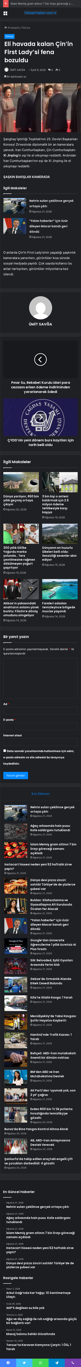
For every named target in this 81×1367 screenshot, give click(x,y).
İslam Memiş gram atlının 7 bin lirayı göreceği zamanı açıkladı (53, 848)
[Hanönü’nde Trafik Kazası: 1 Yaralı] (15, 1040)
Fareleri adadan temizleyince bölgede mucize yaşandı (58, 607)
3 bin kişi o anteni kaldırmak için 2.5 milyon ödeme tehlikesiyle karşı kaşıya (55, 504)
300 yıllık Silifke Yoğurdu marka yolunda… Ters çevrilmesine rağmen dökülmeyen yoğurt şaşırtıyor (19, 558)
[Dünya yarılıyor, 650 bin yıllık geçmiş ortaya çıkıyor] (21, 482)
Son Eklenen (40, 794)
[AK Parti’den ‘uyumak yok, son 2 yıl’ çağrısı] (15, 1096)
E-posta (9, 719)
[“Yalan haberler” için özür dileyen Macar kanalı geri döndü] (14, 226)
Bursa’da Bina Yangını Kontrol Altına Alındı (36, 1129)
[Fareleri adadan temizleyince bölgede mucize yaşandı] (60, 589)
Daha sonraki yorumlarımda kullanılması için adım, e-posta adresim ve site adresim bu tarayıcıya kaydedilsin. (38, 757)
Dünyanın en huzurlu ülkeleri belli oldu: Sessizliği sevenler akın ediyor (59, 554)
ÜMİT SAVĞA (17, 69)
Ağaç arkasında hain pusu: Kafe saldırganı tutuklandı (50, 828)
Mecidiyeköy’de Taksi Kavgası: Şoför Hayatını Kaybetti (53, 1018)
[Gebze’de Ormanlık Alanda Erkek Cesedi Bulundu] (15, 984)
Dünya (26, 27)
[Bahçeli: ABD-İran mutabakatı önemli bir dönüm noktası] (15, 1059)
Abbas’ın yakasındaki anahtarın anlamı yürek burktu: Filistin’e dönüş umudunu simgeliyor (21, 609)
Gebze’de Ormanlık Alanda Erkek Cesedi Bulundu (50, 981)
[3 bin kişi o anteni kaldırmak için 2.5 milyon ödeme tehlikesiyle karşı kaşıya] (60, 482)
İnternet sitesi (12, 735)
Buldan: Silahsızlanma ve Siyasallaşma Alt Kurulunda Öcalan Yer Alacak (51, 904)
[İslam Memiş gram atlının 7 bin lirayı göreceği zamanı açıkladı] (15, 850)
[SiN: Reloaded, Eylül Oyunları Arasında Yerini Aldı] (15, 966)
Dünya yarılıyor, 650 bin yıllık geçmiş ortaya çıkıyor (21, 500)
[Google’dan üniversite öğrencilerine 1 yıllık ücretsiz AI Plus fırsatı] (15, 946)
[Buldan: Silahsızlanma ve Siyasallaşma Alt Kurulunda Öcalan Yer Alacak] (15, 906)
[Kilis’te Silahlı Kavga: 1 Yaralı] (15, 1003)
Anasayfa (13, 27)
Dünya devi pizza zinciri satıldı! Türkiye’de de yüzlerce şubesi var (52, 884)
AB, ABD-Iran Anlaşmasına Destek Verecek (50, 1142)
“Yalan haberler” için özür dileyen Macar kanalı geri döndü (48, 226)
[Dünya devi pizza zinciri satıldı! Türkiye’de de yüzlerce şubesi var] (15, 886)
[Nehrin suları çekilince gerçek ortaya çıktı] (14, 206)
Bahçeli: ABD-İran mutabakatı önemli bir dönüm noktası (53, 1055)
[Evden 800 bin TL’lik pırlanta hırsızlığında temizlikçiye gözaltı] (15, 1115)
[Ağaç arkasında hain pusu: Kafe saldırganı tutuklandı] (15, 831)
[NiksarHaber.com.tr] (40, 12)
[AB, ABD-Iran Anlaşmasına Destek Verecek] (15, 1146)
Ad (6, 704)
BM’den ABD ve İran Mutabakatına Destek (47, 1074)
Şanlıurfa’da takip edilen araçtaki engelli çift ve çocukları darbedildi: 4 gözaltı (38, 1161)
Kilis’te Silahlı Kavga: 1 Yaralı (51, 997)
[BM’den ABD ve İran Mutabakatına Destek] (15, 1077)
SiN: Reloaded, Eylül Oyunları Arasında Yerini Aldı (51, 962)
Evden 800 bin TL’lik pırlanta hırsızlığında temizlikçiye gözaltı (51, 1113)
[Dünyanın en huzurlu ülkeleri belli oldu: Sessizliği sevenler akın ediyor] (60, 534)
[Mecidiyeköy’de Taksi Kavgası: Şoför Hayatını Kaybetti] (15, 1022)
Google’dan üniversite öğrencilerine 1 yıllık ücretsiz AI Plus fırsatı (53, 944)
